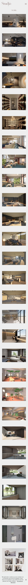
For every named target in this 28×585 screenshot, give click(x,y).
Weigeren (13, 582)
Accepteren (20, 581)
